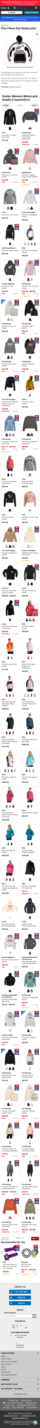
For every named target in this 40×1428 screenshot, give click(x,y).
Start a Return (6, 1364)
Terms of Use (13, 1400)
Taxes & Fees (10, 1405)
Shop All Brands (18, 1407)
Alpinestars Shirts (15, 87)
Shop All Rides (32, 1407)
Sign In (3, 1356)
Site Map (6, 1407)
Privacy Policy (26, 1400)
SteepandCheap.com (20, 1418)
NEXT (34, 1239)
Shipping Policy (31, 1403)
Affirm (3, 1367)
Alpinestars (4, 25)
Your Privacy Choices (15, 1403)
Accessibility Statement (26, 1405)
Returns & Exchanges (9, 1361)
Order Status (6, 1359)
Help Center (5, 1372)
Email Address (10, 1313)
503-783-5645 (30, 78)
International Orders (9, 1375)
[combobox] (35, 105)
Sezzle (3, 1369)
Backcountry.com (11, 1416)
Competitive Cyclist (28, 1416)
